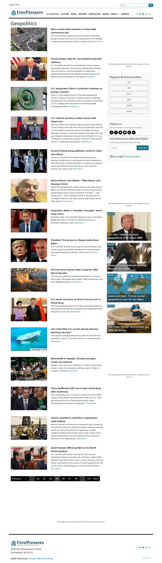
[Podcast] (111, 133)
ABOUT (114, 14)
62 (38, 478)
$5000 (129, 111)
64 (51, 478)
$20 (129, 82)
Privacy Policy (35, 559)
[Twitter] (140, 14)
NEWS (73, 14)
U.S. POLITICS (53, 14)
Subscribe (142, 148)
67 (70, 478)
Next (95, 478)
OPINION (82, 14)
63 (44, 478)
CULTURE (65, 14)
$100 (129, 94)
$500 (129, 100)
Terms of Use (47, 559)
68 (76, 478)
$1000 (129, 105)
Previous (16, 478)
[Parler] (146, 14)
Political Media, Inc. (146, 558)
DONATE (125, 14)
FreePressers (27, 14)
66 (63, 478)
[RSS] (149, 14)
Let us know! (132, 156)
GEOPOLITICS (95, 14)
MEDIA (106, 14)
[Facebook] (136, 14)
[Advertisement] (129, 45)
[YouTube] (143, 14)
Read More (97, 41)
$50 (129, 88)
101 (89, 478)
